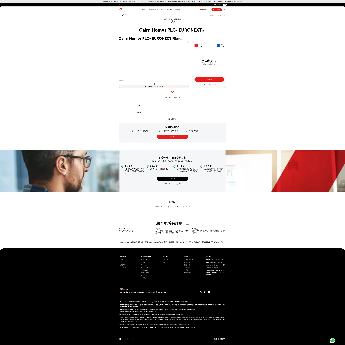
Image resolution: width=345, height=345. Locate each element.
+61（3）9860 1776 (218, 260)
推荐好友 (187, 265)
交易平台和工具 (153, 10)
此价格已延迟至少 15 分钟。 (209, 64)
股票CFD (123, 265)
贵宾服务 (187, 262)
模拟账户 (144, 278)
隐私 (138, 292)
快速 (205, 84)
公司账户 (187, 270)
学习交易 (177, 10)
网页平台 (144, 259)
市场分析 (169, 10)
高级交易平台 (145, 272)
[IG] (121, 9)
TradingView (145, 265)
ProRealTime (145, 270)
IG (121, 292)
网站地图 (125, 292)
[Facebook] (200, 292)
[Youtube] (209, 292)
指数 (121, 262)
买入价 (222, 44)
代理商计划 (187, 272)
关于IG (163, 10)
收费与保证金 (188, 259)
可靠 (215, 84)
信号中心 (165, 262)
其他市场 (123, 267)
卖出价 (200, 44)
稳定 (210, 84)
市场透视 (165, 256)
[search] (225, 9)
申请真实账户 (216, 9)
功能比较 (144, 275)
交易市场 (144, 10)
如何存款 (163, 292)
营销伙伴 (187, 267)
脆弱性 (143, 292)
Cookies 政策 (150, 292)
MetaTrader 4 (145, 267)
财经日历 (165, 259)
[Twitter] (205, 292)
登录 (225, 4)
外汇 (121, 259)
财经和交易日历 (222, 15)
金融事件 (212, 15)
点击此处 (215, 265)
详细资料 (168, 98)
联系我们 (208, 256)
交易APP (144, 262)
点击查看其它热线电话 (213, 267)
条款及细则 (132, 292)
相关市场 (177, 98)
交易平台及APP (146, 256)
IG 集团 (216, 339)
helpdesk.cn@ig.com (217, 262)
